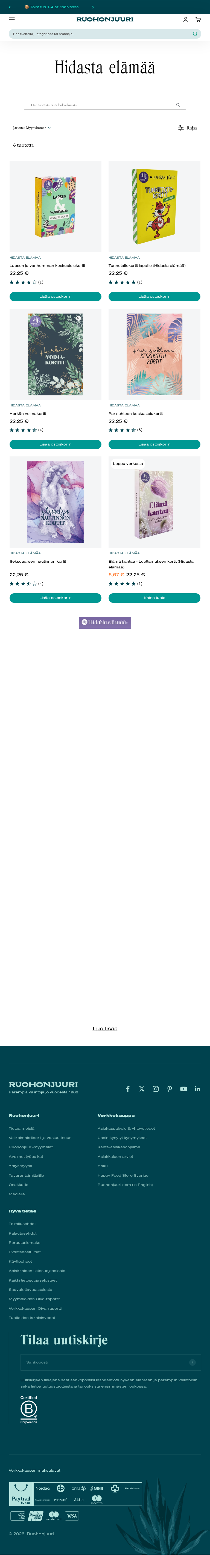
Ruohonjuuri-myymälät (30, 1147)
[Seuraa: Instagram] (155, 1089)
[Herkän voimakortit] (55, 354)
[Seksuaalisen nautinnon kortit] (55, 502)
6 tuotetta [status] (23, 144)
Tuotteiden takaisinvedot (32, 1317)
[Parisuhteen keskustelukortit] (154, 354)
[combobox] (101, 34)
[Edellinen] (10, 7)
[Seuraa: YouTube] (183, 1089)
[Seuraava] (93, 7)
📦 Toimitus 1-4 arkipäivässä (51, 7)
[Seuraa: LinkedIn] (197, 1089)
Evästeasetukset (24, 1252)
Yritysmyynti (20, 1166)
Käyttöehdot (20, 1261)
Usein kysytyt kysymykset (122, 1137)
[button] (31, 128)
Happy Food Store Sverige (123, 1175)
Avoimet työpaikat (26, 1156)
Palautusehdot (22, 1233)
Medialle (17, 1194)
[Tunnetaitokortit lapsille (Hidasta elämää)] (154, 206)
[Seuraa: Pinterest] (169, 1089)
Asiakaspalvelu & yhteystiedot (126, 1128)
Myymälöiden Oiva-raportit (34, 1299)
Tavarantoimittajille (26, 1175)
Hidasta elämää (25, 257)
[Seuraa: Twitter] (141, 1089)
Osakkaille (18, 1184)
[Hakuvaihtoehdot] (180, 105)
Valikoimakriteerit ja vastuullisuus (40, 1137)
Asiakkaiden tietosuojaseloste (37, 1270)
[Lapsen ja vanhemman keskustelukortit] (55, 206)
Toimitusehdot (22, 1223)
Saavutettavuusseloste (30, 1289)
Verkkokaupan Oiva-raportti (35, 1308)
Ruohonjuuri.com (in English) (125, 1184)
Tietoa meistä (21, 1128)
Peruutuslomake (24, 1242)
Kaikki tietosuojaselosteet (33, 1280)
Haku (103, 1166)
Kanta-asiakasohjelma (119, 1147)
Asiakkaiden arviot (115, 1156)
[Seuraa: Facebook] (128, 1089)
